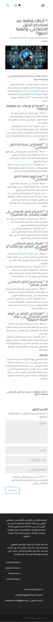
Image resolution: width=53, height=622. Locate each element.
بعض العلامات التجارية (29, 253)
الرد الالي (21, 551)
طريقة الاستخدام (12, 562)
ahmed (38, 38)
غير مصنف (16, 38)
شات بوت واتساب (41, 544)
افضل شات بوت (41, 547)
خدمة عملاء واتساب (22, 554)
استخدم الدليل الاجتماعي (22, 164)
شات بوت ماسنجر (14, 547)
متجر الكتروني (15, 544)
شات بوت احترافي (28, 547)
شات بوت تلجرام (27, 544)
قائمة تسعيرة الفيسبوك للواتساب (28, 595)
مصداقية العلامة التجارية (30, 91)
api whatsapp (35, 554)
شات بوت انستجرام (32, 551)
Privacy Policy (13, 573)
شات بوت (44, 551)
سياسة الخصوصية (12, 568)
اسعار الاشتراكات (12, 579)
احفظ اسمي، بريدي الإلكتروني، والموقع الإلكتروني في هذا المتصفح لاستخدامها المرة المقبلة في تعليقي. (29, 480)
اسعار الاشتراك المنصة (33, 589)
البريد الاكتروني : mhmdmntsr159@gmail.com (23, 600)
